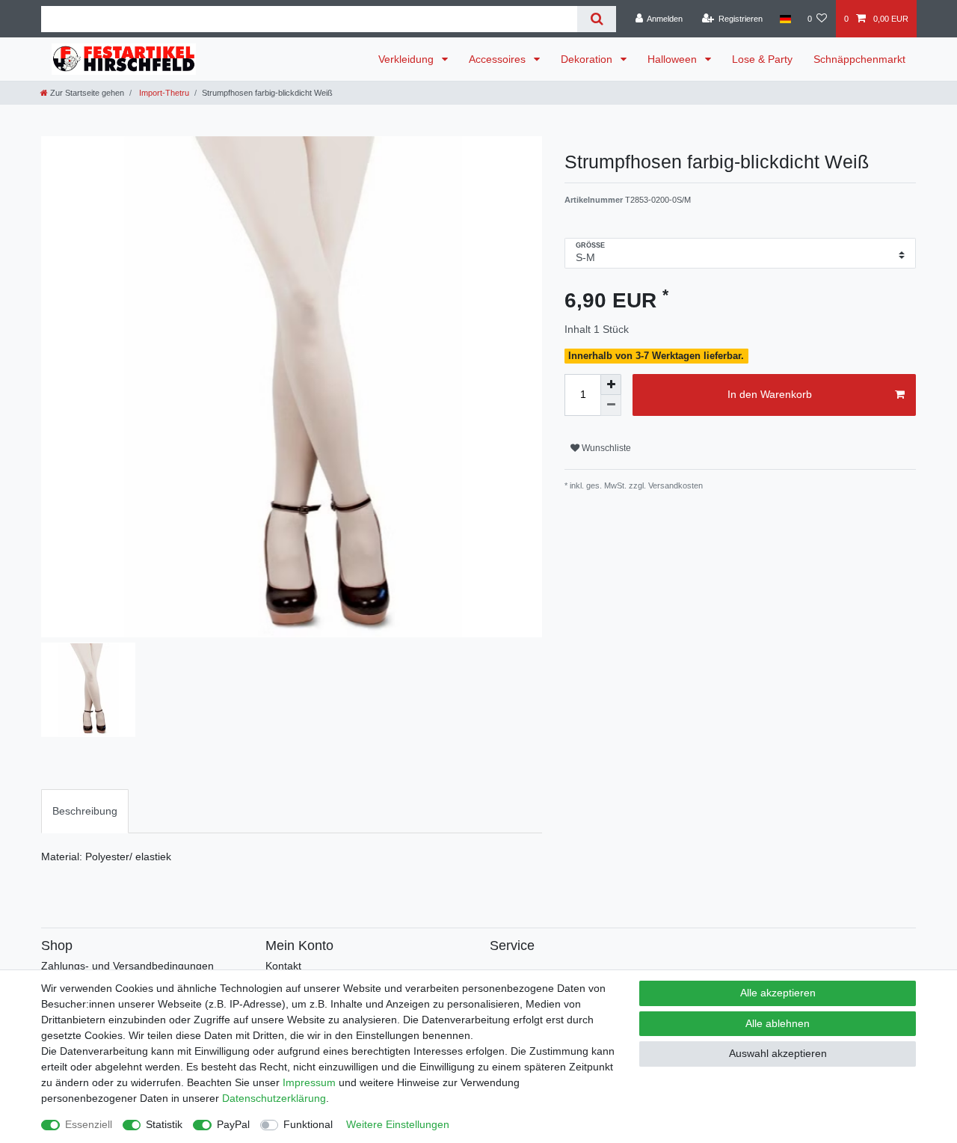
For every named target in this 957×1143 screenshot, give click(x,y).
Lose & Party (762, 59)
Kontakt (283, 966)
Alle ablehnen (777, 1023)
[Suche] (596, 19)
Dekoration (588, 59)
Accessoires (499, 59)
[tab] (85, 811)
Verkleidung (407, 59)
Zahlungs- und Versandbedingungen (127, 966)
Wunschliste (605, 448)
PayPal (233, 1124)
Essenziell (88, 1124)
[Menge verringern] (610, 405)
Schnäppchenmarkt (859, 59)
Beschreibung (84, 811)
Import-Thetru (163, 92)
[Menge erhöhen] (610, 384)
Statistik (164, 1124)
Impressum (309, 1082)
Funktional (308, 1124)
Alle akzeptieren (778, 993)
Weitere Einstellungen (397, 1124)
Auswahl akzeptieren (778, 1053)
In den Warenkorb (769, 394)
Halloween (673, 59)
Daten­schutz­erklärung (274, 1098)
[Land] (784, 18)
